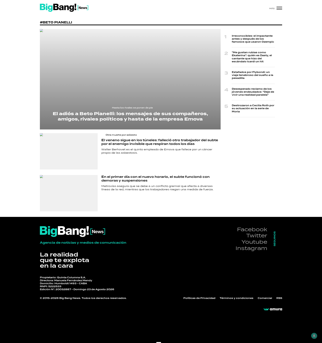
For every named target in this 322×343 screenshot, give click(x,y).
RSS (279, 298)
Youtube (254, 241)
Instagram (251, 248)
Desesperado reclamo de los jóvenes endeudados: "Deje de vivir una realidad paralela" (253, 92)
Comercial (265, 298)
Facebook (252, 229)
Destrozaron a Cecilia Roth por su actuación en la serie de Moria (253, 108)
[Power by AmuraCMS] (272, 309)
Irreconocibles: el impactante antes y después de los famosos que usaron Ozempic (253, 39)
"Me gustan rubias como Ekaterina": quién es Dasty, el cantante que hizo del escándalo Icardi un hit (252, 57)
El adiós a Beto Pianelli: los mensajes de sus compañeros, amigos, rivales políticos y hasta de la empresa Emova (130, 116)
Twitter (256, 235)
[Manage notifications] (314, 336)
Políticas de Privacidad (199, 298)
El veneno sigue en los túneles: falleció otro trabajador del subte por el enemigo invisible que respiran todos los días (159, 142)
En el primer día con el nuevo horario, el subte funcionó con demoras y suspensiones (155, 178)
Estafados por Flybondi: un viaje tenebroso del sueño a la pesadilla (252, 75)
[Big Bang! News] (64, 8)
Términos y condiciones (236, 298)
